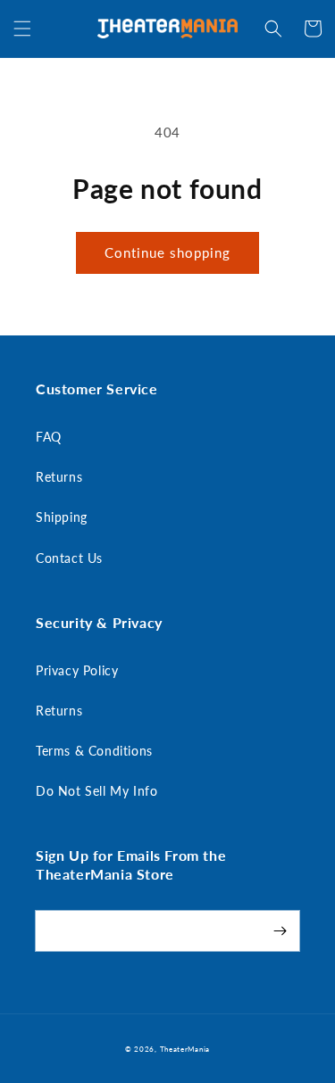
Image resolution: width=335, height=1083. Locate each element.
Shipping (62, 517)
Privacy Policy (77, 670)
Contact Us (69, 558)
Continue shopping (167, 252)
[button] (22, 28)
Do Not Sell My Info (96, 790)
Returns (59, 476)
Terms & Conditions (94, 750)
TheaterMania (185, 1049)
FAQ (49, 436)
